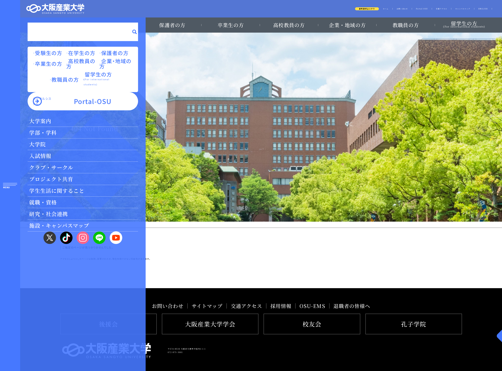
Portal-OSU (422, 9)
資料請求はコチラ (367, 9)
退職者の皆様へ (351, 306)
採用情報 (280, 306)
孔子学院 (413, 324)
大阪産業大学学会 (210, 324)
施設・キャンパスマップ (59, 225)
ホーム (386, 9)
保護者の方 (172, 25)
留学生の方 (464, 24)
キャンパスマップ (462, 9)
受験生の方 (48, 52)
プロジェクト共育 (51, 179)
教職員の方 (406, 25)
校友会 (312, 324)
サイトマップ (207, 306)
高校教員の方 (289, 25)
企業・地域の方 (347, 25)
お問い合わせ (402, 9)
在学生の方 (82, 52)
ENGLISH (483, 9)
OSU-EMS (312, 306)
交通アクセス (441, 9)
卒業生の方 (231, 25)
